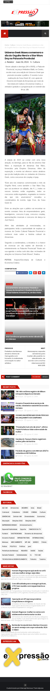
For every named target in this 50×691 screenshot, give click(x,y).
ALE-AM (5, 508)
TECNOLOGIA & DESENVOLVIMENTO (14, 559)
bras (32, 508)
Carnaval (5, 512)
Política (22, 546)
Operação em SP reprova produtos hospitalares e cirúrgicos (26, 600)
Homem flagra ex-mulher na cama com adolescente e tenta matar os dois (28, 613)
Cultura (12, 45)
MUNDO (36, 542)
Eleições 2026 (30, 521)
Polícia (4, 546)
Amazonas (15, 508)
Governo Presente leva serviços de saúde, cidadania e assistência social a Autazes (32, 405)
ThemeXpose (38, 688)
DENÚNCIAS (6, 516)
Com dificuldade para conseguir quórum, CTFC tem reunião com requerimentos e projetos (29, 586)
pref (29, 546)
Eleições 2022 (17, 521)
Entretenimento (26, 525)
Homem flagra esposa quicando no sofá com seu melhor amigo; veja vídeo (29, 571)
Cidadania (16, 512)
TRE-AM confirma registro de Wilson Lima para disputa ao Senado (30, 392)
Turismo (42, 559)
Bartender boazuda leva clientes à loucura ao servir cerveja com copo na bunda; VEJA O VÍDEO (29, 627)
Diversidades (29, 516)
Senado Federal (8, 555)
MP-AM (27, 542)
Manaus (5, 542)
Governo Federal (8, 538)
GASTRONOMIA (16, 534)
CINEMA (34, 512)
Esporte (23, 529)
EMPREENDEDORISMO (9, 525)
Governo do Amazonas (33, 534)
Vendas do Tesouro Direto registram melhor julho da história (31, 440)
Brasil (39, 508)
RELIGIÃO (24, 551)
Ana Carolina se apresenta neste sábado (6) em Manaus (24, 337)
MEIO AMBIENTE (16, 542)
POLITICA (13, 546)
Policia (44, 542)
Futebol (5, 534)
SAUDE (33, 551)
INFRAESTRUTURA (23, 538)
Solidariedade (22, 555)
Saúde (40, 551)
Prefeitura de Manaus (10, 551)
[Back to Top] (25, 685)
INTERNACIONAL (38, 538)
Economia (41, 516)
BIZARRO (25, 508)
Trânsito (33, 559)
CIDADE (25, 512)
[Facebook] (45, 2)
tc (31, 555)
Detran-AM (17, 516)
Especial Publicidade (9, 529)
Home (7, 45)
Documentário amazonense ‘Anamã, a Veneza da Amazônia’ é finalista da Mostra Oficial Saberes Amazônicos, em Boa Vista (24, 290)
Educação (5, 521)
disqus (45, 377)
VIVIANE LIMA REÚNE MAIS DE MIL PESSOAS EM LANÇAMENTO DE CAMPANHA (32, 416)
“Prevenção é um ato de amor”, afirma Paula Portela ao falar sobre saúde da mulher (31, 429)
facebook (36, 377)
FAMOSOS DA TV (35, 529)
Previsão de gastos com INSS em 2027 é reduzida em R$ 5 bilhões (32, 452)
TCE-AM (38, 555)
